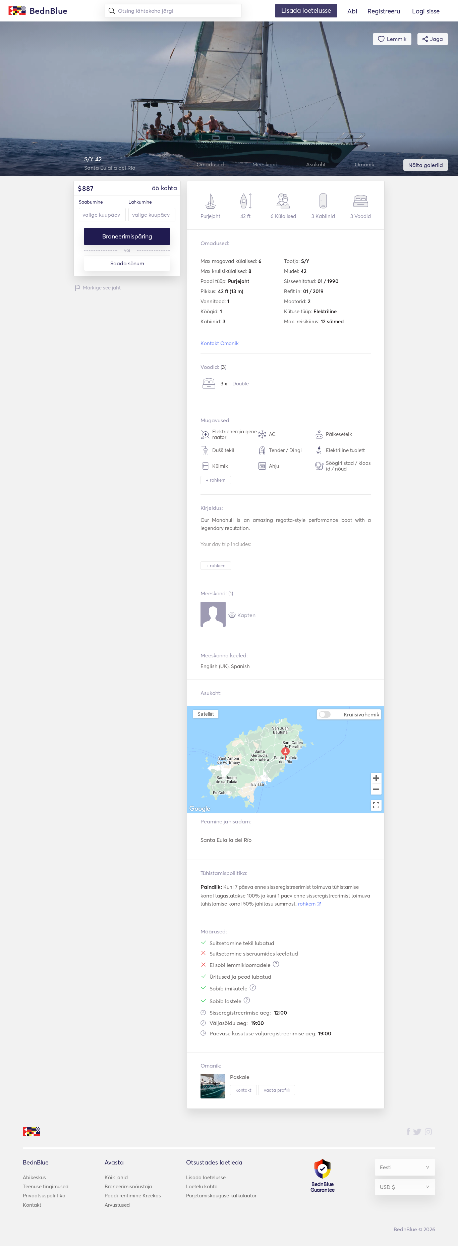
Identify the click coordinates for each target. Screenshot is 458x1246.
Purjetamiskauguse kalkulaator (221, 1195)
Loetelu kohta (202, 1186)
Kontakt (243, 1090)
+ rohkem (216, 480)
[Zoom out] (376, 789)
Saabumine (91, 202)
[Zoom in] (376, 778)
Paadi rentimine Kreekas (133, 1195)
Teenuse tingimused (45, 1186)
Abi (352, 11)
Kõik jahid (116, 1177)
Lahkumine (140, 202)
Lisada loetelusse (206, 1177)
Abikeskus (34, 1177)
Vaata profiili (277, 1090)
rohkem (307, 904)
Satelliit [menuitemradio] (205, 714)
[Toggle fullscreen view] (376, 805)
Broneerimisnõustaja (128, 1186)
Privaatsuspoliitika (44, 1195)
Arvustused (117, 1205)
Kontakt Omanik (220, 343)
